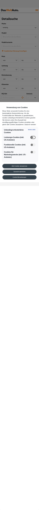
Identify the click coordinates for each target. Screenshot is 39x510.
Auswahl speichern (20, 171)
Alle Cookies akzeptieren (19, 166)
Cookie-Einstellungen (19, 177)
